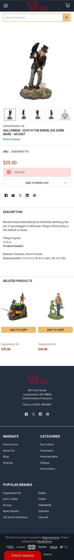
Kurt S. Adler (10, 499)
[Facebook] (6, 195)
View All (43, 517)
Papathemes (44, 541)
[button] (37, 183)
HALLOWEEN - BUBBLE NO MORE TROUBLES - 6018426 (18, 338)
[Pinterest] (34, 195)
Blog (6, 456)
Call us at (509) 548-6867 (37, 404)
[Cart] (68, 5)
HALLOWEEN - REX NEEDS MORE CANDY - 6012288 (54, 338)
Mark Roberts (11, 511)
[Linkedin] (27, 195)
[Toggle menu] (5, 5)
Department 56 (12, 493)
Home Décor (10, 444)
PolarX (42, 499)
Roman (7, 505)
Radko (42, 493)
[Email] (13, 195)
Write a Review (11, 139)
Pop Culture (47, 444)
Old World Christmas (15, 517)
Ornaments (46, 450)
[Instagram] (41, 414)
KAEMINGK (45, 505)
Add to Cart (18, 329)
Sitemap (8, 462)
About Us (8, 450)
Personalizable (49, 456)
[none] (37, 71)
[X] (20, 195)
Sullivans (43, 511)
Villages (45, 462)
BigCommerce (51, 537)
